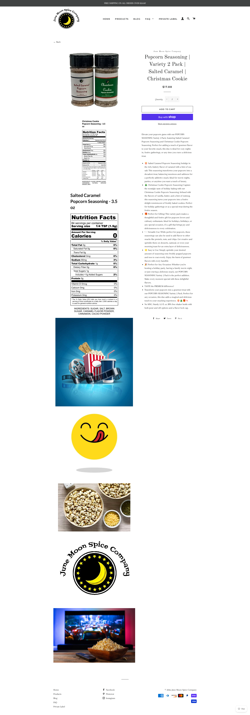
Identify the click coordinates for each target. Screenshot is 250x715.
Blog (136, 19)
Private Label (168, 19)
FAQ (148, 19)
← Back (56, 42)
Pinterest (109, 694)
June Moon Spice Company (184, 690)
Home (106, 19)
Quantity (159, 99)
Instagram (110, 698)
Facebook (110, 690)
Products (121, 19)
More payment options (167, 124)
